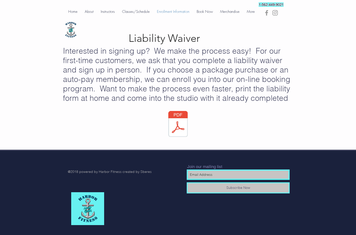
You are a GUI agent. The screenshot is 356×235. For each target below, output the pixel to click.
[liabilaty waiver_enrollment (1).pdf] (178, 124)
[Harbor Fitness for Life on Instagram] (275, 12)
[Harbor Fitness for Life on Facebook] (266, 12)
